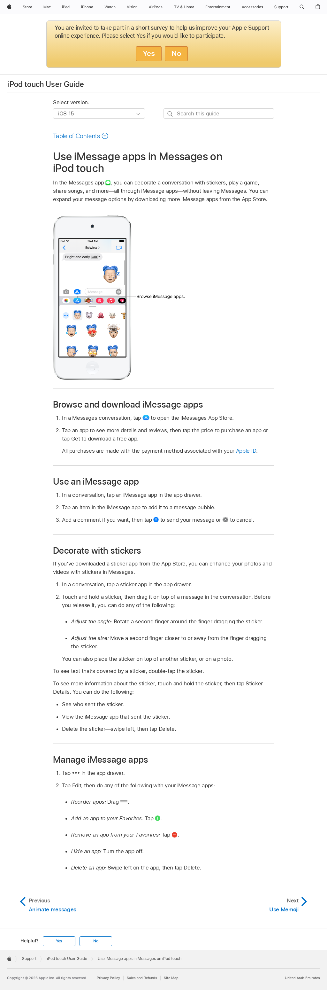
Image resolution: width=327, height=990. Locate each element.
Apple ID (246, 451)
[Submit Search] (170, 113)
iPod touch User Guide (46, 84)
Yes (149, 53)
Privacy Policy (108, 978)
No (176, 53)
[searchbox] (219, 113)
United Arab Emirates (302, 978)
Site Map (171, 978)
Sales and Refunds (142, 978)
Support (29, 958)
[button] (302, 7)
